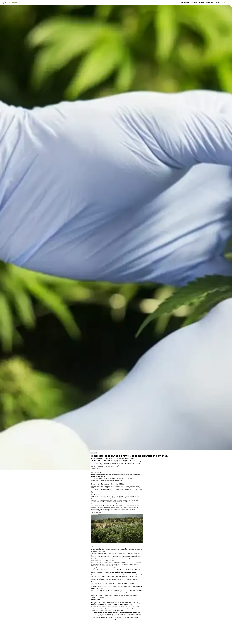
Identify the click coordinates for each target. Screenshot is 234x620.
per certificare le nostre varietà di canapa (124, 572)
